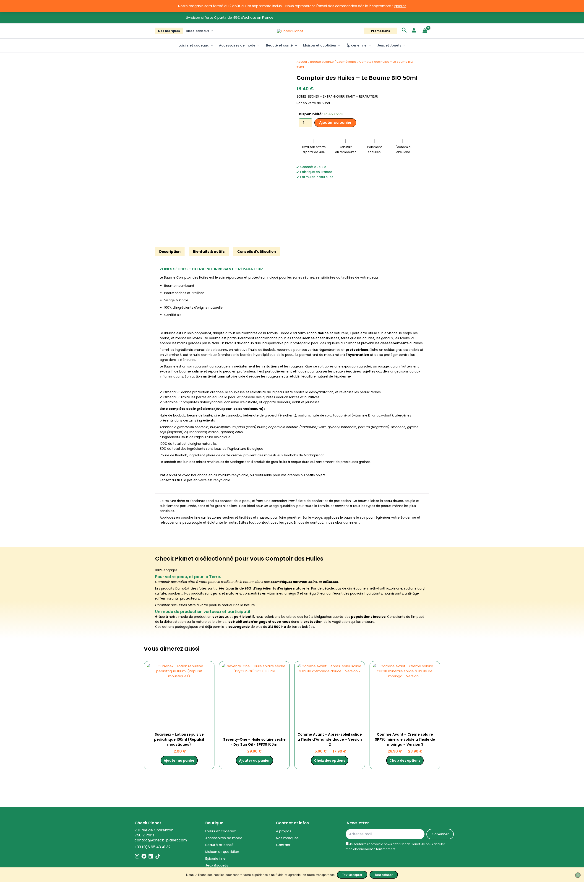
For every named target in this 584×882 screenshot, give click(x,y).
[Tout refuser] (578, 875)
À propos (283, 831)
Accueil (302, 61)
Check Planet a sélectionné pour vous (210, 559)
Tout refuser (384, 875)
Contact (283, 844)
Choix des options (329, 760)
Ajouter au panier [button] (179, 760)
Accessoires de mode (237, 45)
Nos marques (169, 31)
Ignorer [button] (400, 5)
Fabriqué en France (316, 172)
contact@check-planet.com (161, 840)
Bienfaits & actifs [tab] (209, 251)
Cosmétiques (346, 61)
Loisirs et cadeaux (194, 45)
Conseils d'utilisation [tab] (256, 251)
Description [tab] (169, 251)
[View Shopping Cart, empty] (425, 31)
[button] (211, 30)
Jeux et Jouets (389, 45)
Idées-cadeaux (197, 31)
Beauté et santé (279, 45)
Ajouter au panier (335, 122)
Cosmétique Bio (313, 167)
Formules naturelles (316, 177)
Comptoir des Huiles (294, 559)
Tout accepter (352, 875)
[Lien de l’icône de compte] (414, 30)
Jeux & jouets (216, 865)
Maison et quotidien (319, 45)
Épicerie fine (356, 45)
